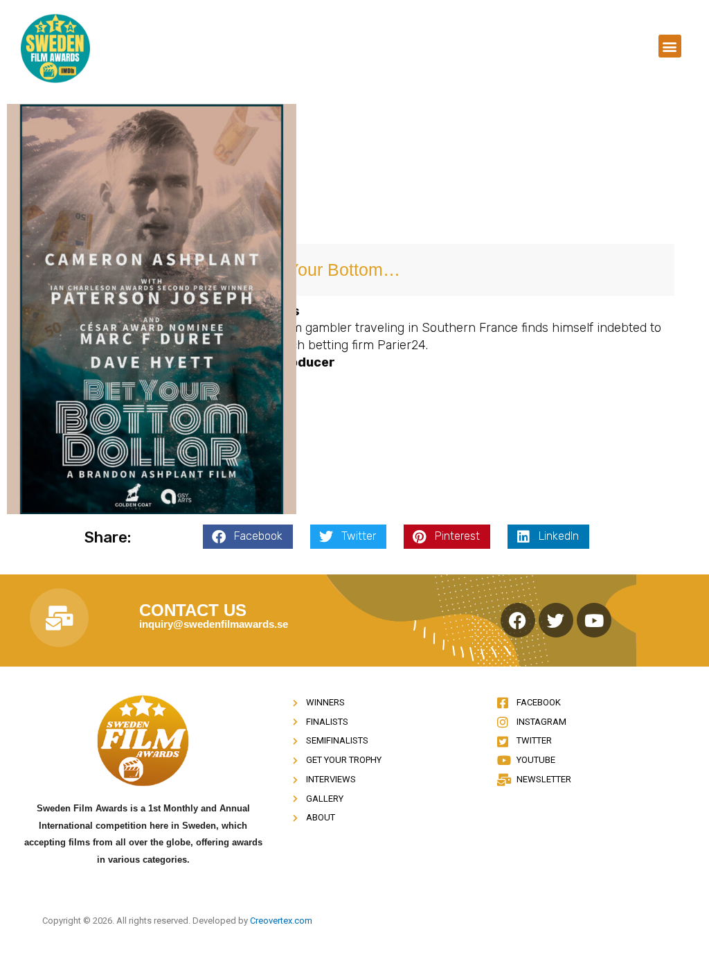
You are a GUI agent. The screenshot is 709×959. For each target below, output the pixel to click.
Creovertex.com (281, 920)
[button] (669, 46)
